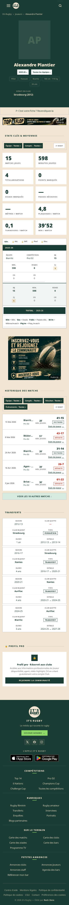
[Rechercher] (60, 6)
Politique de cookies (13, 894)
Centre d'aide (11, 890)
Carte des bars (51, 842)
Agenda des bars (51, 869)
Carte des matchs (18, 837)
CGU (27, 894)
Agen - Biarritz (32, 466)
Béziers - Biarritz (33, 435)
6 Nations (18, 783)
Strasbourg (19, 533)
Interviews (51, 810)
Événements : (16, 407)
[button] (34, 421)
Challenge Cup (18, 788)
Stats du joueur (56, 426)
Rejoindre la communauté (34, 680)
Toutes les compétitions (51, 788)
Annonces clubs (18, 864)
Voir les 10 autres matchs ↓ (34, 496)
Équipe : (13, 145)
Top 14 (18, 778)
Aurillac (19, 591)
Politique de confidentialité (52, 890)
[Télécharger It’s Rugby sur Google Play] (47, 758)
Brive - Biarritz (32, 481)
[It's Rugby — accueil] (16, 5)
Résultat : (53, 400)
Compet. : (33, 145)
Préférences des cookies (54, 894)
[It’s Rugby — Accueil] (34, 712)
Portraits (51, 815)
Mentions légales (28, 890)
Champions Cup (51, 783)
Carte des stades (18, 842)
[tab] (6, 242)
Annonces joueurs (51, 864)
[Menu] (8, 5)
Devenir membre (34, 733)
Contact (35, 894)
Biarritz (18, 619)
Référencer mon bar (18, 874)
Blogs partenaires (18, 820)
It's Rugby (7, 14)
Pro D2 (26, 423)
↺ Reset (59, 146)
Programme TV (18, 847)
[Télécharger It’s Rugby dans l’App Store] (21, 758)
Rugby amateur (51, 805)
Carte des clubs (51, 837)
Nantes (18, 562)
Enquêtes (18, 815)
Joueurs (18, 14)
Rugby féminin (18, 805)
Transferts (18, 810)
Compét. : (33, 400)
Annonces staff (18, 869)
